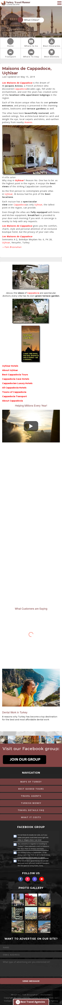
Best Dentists (51, 57)
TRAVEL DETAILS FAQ (31, 810)
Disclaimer (46, 994)
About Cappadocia (12, 400)
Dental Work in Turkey (14, 712)
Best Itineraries (51, 46)
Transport (10, 57)
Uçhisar (9, 194)
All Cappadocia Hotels (14, 387)
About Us (15, 994)
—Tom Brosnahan (11, 247)
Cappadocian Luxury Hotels (17, 383)
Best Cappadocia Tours (15, 374)
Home (10, 46)
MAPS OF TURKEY (31, 781)
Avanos (28, 122)
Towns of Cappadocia (14, 392)
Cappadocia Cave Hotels (15, 379)
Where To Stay (31, 57)
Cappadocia (20, 88)
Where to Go (31, 46)
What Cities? (31, 20)
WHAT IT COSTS (31, 817)
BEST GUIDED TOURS (31, 788)
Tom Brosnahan (30, 994)
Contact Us (9, 1000)
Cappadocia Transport (14, 396)
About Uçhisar (10, 370)
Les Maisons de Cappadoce (17, 82)
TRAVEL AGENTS (31, 796)
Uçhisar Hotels (10, 366)
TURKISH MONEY (31, 803)
